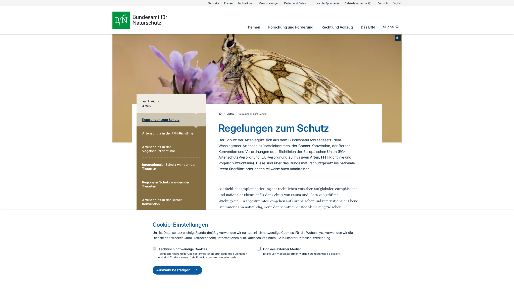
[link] (253, 27)
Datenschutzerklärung (313, 238)
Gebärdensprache (356, 3)
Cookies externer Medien (282, 249)
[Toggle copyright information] (397, 38)
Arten (230, 113)
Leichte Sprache (326, 3)
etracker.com (205, 238)
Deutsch (382, 3)
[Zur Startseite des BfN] (146, 20)
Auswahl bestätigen (173, 270)
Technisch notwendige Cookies (183, 249)
